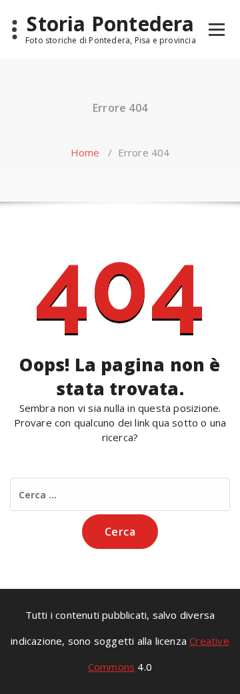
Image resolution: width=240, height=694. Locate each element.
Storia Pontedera (110, 24)
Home (85, 152)
